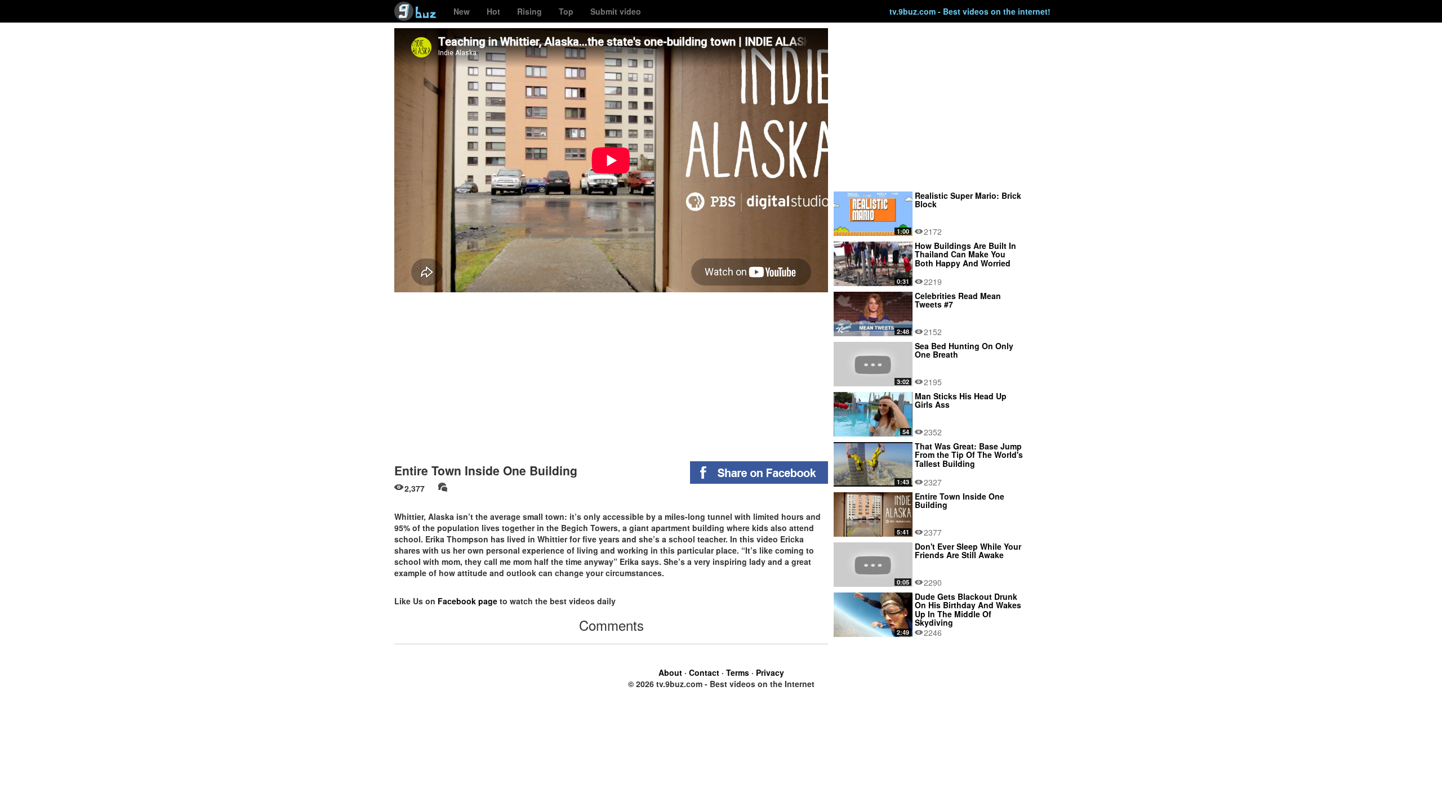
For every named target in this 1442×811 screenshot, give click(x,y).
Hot (493, 11)
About (670, 672)
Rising (529, 11)
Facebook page (467, 601)
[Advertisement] (611, 374)
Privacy (770, 672)
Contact (704, 672)
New (461, 11)
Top (566, 11)
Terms (737, 672)
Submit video (615, 11)
